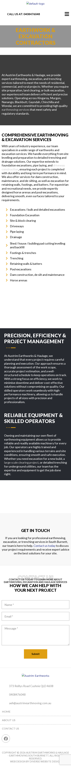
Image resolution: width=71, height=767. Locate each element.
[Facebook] (6, 738)
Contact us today (44, 545)
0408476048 (31, 14)
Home (6, 711)
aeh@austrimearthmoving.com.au (30, 703)
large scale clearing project (21, 462)
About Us (8, 720)
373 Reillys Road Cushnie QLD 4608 (31, 686)
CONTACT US (10, 728)
